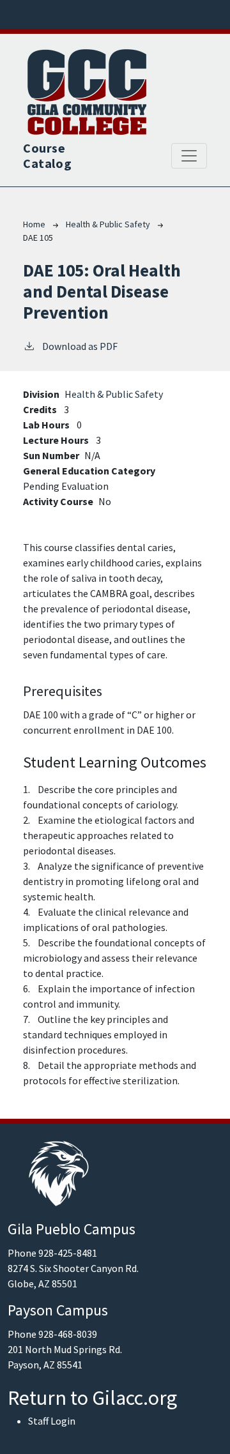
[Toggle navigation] (189, 156)
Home (34, 224)
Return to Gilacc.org (92, 1398)
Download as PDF (80, 346)
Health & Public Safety (108, 224)
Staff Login (51, 1420)
